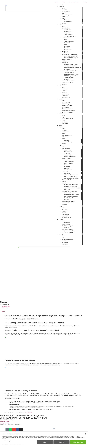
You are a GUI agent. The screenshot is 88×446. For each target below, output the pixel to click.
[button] (2, 420)
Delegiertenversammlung (68, 110)
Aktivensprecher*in (67, 59)
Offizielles (64, 10)
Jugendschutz (65, 107)
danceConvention (66, 97)
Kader (65, 44)
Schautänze (67, 33)
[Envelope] (14, 429)
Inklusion (66, 79)
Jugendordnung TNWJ (67, 112)
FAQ (63, 117)
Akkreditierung (68, 21)
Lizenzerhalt (65, 95)
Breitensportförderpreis (70, 66)
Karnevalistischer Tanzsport (69, 80)
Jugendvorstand (66, 102)
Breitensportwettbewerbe (71, 64)
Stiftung (64, 23)
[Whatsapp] (10, 429)
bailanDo (66, 48)
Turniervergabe (68, 34)
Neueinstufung (68, 31)
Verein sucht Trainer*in (70, 36)
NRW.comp (67, 46)
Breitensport (65, 62)
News (63, 8)
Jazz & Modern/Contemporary (69, 54)
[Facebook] (17, 429)
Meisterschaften (68, 43)
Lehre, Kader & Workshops (71, 56)
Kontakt (64, 120)
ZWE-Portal (65, 123)
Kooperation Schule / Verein (71, 74)
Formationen (65, 51)
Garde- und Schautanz (67, 82)
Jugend (61, 99)
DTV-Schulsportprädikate (71, 76)
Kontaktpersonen (66, 11)
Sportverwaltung (66, 28)
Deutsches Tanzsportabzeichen (72, 67)
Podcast (66, 19)
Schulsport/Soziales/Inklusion (69, 71)
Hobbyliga (67, 52)
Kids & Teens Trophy (67, 105)
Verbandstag (65, 16)
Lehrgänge (64, 92)
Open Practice (68, 49)
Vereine (63, 13)
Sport (3, 311)
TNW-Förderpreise (69, 77)
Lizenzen (64, 90)
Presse (63, 18)
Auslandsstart (68, 29)
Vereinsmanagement (67, 15)
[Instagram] (21, 429)
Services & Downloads (67, 118)
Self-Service (65, 122)
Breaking (64, 61)
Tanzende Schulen (69, 72)
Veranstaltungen (66, 104)
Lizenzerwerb (65, 94)
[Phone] (7, 429)
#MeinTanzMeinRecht (67, 109)
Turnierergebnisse (69, 41)
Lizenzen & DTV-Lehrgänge (71, 57)
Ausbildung (64, 89)
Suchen (63, 115)
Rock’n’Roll (64, 84)
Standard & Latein (66, 38)
